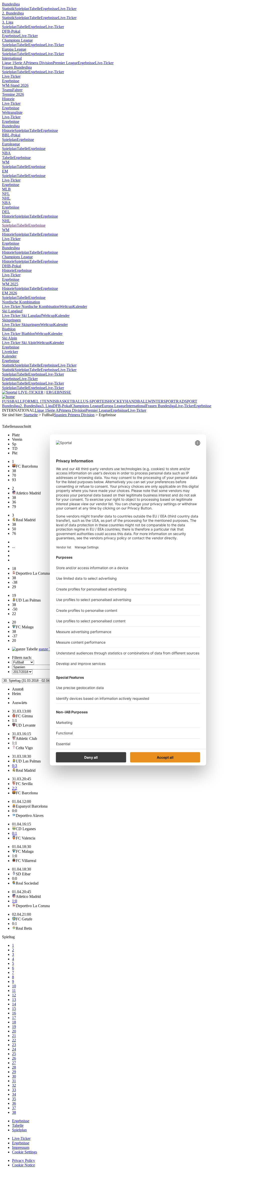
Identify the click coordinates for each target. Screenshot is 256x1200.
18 (14, 1022)
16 (14, 1013)
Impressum (20, 1147)
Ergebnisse (49, 9)
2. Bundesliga (13, 13)
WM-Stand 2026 (15, 85)
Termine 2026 (13, 94)
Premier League (65, 63)
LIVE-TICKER (31, 392)
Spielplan (21, 9)
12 (14, 995)
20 (14, 1031)
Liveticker (10, 352)
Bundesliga (11, 4)
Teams (7, 90)
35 (14, 1099)
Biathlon (9, 329)
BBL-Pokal (11, 135)
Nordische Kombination (21, 302)
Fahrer (17, 90)
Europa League (14, 49)
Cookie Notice (23, 1165)
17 (14, 1017)
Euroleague (11, 144)
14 (14, 1004)
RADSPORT (186, 401)
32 (14, 1085)
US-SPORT (92, 401)
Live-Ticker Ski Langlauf (22, 315)
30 (14, 1076)
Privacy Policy (23, 1160)
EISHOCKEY (113, 401)
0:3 (14, 765)
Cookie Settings (24, 1152)
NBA (6, 153)
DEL (6, 212)
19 (14, 1026)
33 (14, 1090)
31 (14, 1081)
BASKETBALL (69, 401)
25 (14, 1054)
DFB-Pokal (11, 31)
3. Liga (7, 22)
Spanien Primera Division (74, 415)
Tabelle (35, 9)
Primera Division (39, 63)
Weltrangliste (12, 112)
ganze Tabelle (49, 649)
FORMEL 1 (32, 401)
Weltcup (66, 306)
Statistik (8, 9)
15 (14, 1008)
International (12, 58)
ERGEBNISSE (58, 392)
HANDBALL (136, 401)
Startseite (31, 415)
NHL (6, 198)
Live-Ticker (67, 9)
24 (14, 1049)
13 (14, 999)
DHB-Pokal (11, 266)
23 (14, 1045)
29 (14, 1072)
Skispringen (11, 320)
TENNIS (49, 401)
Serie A (20, 63)
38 (14, 1112)
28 (14, 1067)
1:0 (14, 901)
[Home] (8, 397)
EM (5, 171)
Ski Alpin (9, 338)
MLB (6, 189)
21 (14, 1036)
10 (14, 986)
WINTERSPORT (162, 401)
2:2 (14, 788)
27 (14, 1063)
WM (5, 162)
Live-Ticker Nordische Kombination (31, 306)
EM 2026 (9, 293)
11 (14, 990)
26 (14, 1058)
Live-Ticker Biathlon (18, 333)
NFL (6, 194)
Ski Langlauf (12, 311)
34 (14, 1094)
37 (14, 1108)
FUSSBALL (12, 401)
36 (14, 1103)
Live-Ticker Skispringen (21, 324)
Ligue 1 (8, 63)
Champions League (17, 40)
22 (14, 1040)
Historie (8, 99)
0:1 (14, 833)
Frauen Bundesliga (17, 67)
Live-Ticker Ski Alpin (19, 342)
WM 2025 (10, 284)
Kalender (79, 306)
